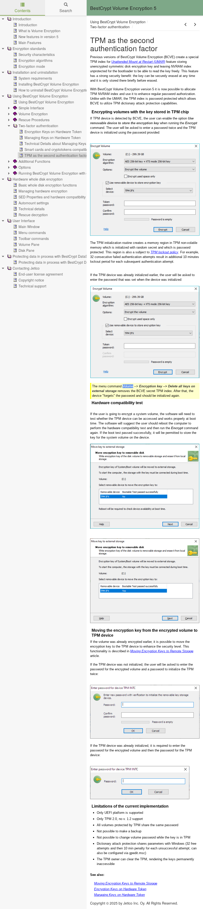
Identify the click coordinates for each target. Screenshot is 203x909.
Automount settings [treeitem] (34, 202)
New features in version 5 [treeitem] (38, 36)
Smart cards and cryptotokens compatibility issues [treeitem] (64, 149)
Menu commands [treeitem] (32, 232)
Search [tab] (65, 10)
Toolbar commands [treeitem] (34, 238)
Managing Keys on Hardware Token (119, 895)
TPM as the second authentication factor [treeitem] (56, 155)
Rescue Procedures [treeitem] (34, 119)
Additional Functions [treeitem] (34, 161)
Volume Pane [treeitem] (29, 244)
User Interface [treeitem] (24, 220)
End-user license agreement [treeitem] (41, 274)
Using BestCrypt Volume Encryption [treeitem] (40, 95)
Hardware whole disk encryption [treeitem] (38, 179)
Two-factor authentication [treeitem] (38, 125)
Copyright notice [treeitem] (31, 280)
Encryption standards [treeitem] (29, 48)
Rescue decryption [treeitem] (33, 214)
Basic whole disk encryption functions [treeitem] (48, 185)
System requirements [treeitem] (35, 78)
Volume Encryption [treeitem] (33, 113)
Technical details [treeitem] (32, 208)
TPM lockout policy (164, 252)
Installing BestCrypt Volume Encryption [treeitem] (49, 84)
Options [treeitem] (25, 167)
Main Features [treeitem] (30, 42)
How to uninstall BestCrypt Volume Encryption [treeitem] (54, 90)
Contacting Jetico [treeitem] (26, 268)
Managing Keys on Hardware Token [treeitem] (53, 137)
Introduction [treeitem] (22, 18)
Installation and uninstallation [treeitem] (35, 72)
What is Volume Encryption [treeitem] (39, 30)
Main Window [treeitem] (29, 226)
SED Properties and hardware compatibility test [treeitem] (55, 196)
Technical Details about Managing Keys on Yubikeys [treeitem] (65, 143)
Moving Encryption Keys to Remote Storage (161, 651)
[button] (185, 24)
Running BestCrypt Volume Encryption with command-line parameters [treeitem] (73, 173)
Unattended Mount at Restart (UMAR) (138, 62)
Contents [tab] (22, 10)
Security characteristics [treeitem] (37, 54)
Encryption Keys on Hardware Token (120, 889)
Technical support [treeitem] (32, 285)
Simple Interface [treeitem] (31, 107)
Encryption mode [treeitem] (32, 66)
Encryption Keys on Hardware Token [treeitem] (53, 131)
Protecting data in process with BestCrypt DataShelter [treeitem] (55, 256)
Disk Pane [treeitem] (26, 250)
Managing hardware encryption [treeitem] (43, 190)
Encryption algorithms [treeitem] (35, 60)
